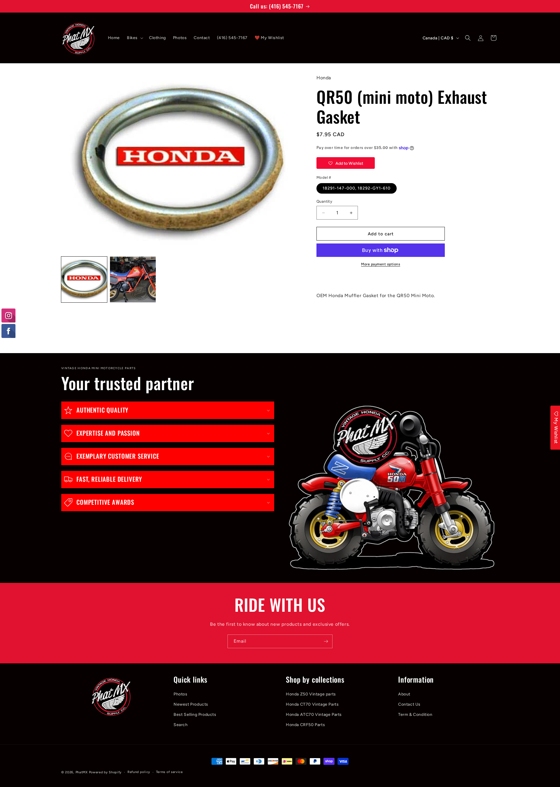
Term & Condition (415, 714)
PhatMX (82, 772)
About (404, 694)
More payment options (380, 264)
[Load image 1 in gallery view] (84, 279)
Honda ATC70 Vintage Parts (314, 714)
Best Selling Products (195, 714)
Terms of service (169, 772)
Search (181, 724)
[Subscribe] (325, 641)
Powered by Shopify (105, 772)
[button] (134, 38)
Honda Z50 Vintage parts (311, 694)
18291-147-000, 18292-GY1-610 (357, 188)
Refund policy (138, 772)
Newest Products (191, 704)
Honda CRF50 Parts (305, 724)
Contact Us (409, 704)
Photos (181, 694)
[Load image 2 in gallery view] (133, 279)
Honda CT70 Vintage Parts (312, 704)
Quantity (324, 201)
